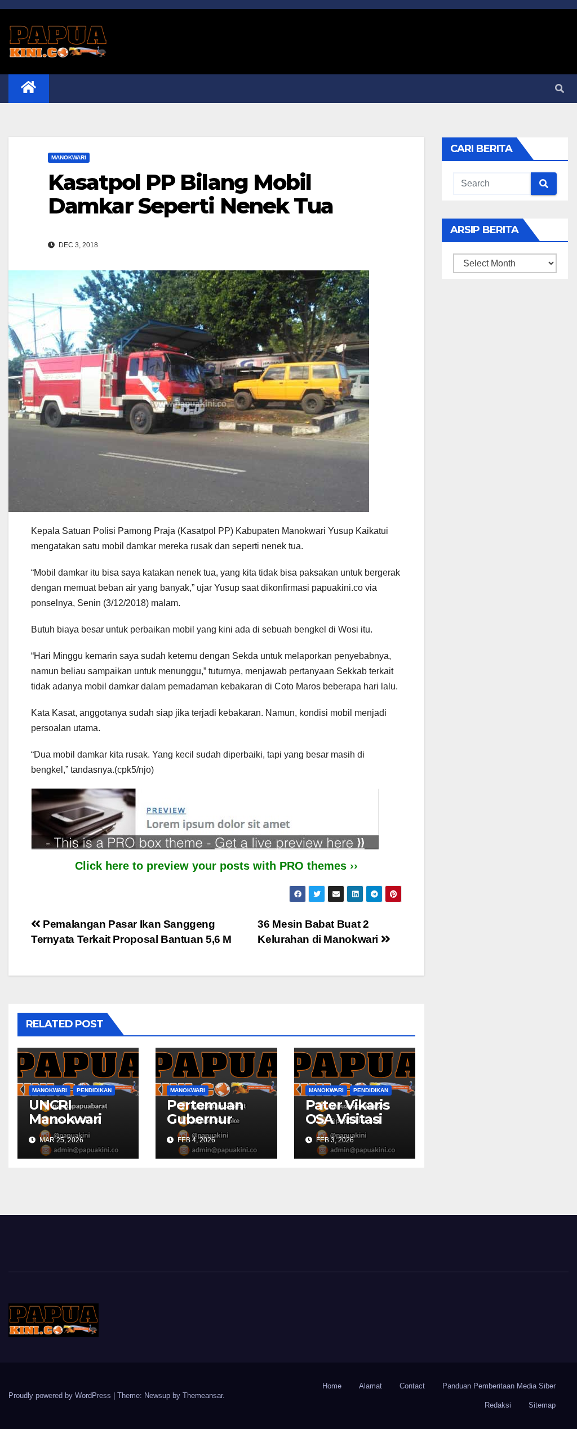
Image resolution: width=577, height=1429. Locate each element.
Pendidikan (94, 1090)
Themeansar (203, 1395)
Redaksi (498, 1405)
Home (331, 1386)
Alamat (370, 1386)
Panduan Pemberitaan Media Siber (499, 1386)
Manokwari (68, 157)
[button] (559, 89)
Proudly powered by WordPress (60, 1395)
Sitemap (542, 1405)
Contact (412, 1386)
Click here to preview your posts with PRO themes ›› (216, 866)
